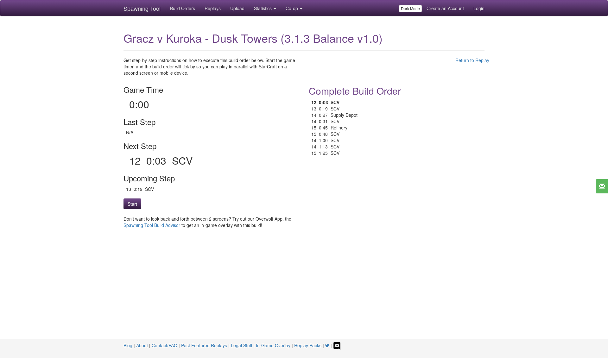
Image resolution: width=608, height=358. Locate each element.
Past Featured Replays (204, 345)
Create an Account (445, 8)
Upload (237, 8)
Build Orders (182, 8)
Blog (128, 345)
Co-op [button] (292, 8)
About (142, 345)
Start (132, 204)
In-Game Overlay (273, 345)
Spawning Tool (142, 8)
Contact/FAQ (164, 345)
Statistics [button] (263, 8)
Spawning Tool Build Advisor (152, 225)
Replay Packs (307, 345)
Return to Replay (472, 60)
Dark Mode (410, 8)
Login (478, 8)
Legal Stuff (241, 345)
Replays (213, 8)
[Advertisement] (304, 291)
